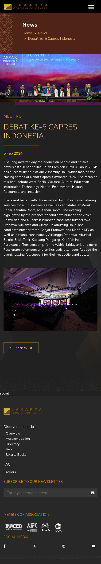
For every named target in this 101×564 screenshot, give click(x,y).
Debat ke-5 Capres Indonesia (51, 38)
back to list (23, 348)
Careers (10, 472)
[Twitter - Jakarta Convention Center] (36, 546)
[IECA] (45, 527)
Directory (12, 444)
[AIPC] (32, 527)
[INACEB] (14, 527)
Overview (13, 433)
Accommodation (18, 438)
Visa (9, 449)
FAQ (7, 464)
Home (27, 33)
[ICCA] (58, 527)
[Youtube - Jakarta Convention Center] (94, 546)
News (42, 33)
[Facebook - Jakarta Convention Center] (6, 546)
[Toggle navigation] (91, 6)
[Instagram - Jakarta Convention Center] (65, 546)
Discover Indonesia (19, 426)
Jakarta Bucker (17, 454)
